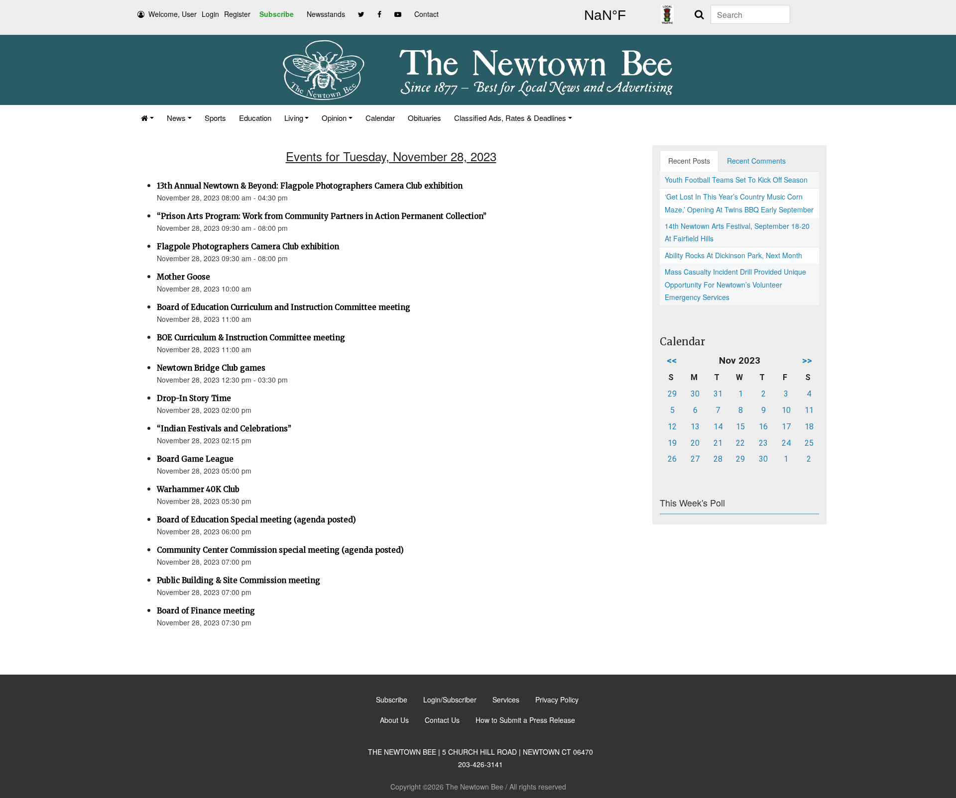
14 (718, 426)
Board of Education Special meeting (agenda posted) (256, 519)
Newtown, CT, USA (605, 15)
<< (672, 360)
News (176, 117)
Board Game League (195, 459)
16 (763, 426)
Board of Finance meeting (206, 610)
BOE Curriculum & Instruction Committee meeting (251, 337)
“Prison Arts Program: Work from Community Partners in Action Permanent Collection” (321, 216)
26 (672, 459)
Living (293, 117)
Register (237, 14)
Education (255, 117)
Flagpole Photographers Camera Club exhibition (248, 246)
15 (740, 426)
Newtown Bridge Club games (211, 368)
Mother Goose (183, 277)
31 (718, 394)
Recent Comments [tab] (756, 161)
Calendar (380, 117)
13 (695, 426)
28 (718, 459)
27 (695, 459)
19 (672, 443)
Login (210, 14)
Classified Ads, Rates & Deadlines (510, 117)
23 (763, 443)
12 (672, 426)
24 (786, 443)
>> (807, 360)
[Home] (147, 117)
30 (695, 394)
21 (718, 443)
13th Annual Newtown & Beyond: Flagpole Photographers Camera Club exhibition (310, 186)
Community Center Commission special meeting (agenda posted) (280, 550)
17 (786, 426)
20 (695, 443)
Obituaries (424, 117)
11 (809, 410)
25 (809, 443)
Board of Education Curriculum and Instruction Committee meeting (283, 307)
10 (786, 410)
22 (740, 443)
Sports (215, 117)
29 (672, 394)
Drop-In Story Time (194, 398)
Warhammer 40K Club (198, 489)
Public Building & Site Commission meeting (238, 580)
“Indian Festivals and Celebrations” (224, 428)
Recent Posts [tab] (689, 161)
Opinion (334, 117)
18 (809, 426)
